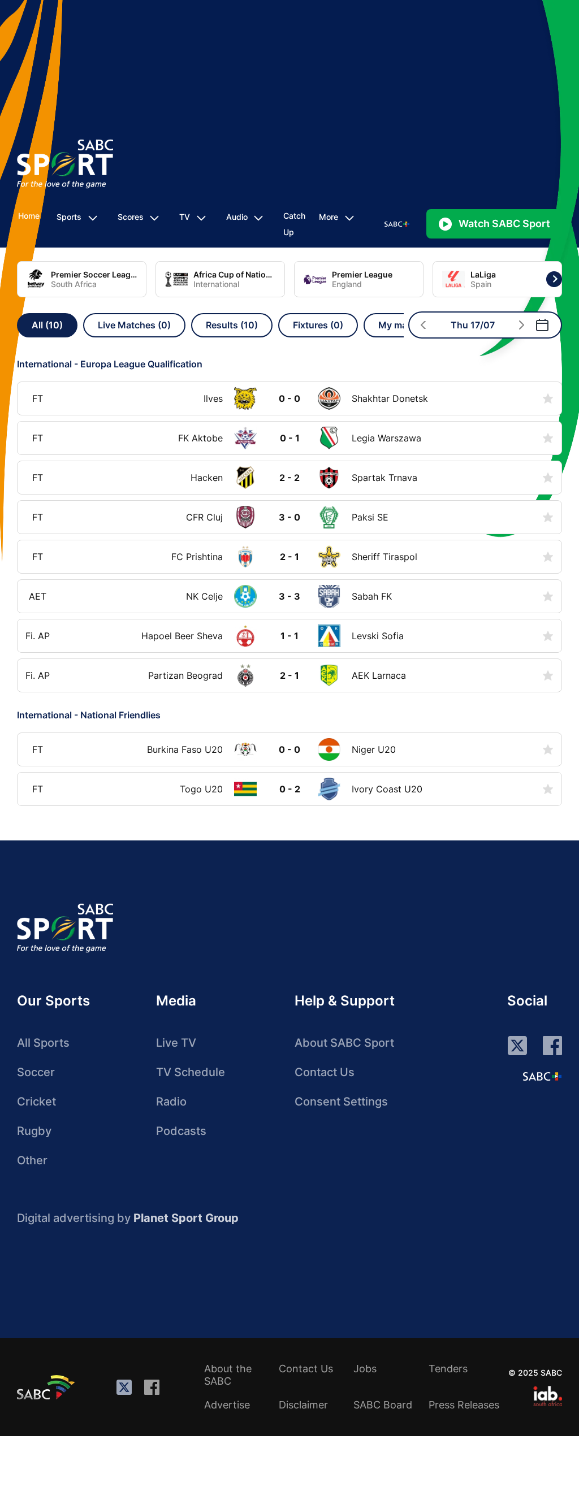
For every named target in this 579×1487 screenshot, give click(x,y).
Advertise (227, 1405)
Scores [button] (131, 217)
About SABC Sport (344, 1043)
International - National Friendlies (89, 715)
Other (32, 1160)
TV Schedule (190, 1072)
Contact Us (325, 1072)
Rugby (34, 1131)
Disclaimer (303, 1405)
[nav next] (521, 325)
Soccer (36, 1072)
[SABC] (47, 1387)
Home (29, 215)
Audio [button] (237, 217)
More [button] (328, 217)
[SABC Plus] (542, 1076)
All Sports (43, 1043)
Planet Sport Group (186, 1218)
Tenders (448, 1369)
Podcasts (181, 1131)
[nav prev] (423, 325)
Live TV (176, 1043)
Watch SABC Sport (504, 223)
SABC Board (382, 1405)
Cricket (36, 1101)
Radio (171, 1101)
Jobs (365, 1369)
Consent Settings (341, 1101)
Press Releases (464, 1405)
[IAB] (547, 1396)
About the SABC (228, 1375)
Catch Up (294, 224)
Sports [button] (69, 217)
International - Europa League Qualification (109, 364)
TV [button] (184, 217)
